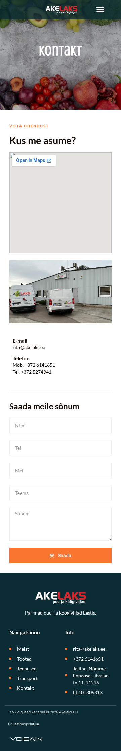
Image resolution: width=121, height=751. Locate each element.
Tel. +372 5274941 (32, 372)
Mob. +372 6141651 (34, 365)
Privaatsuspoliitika (23, 724)
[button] (100, 9)
